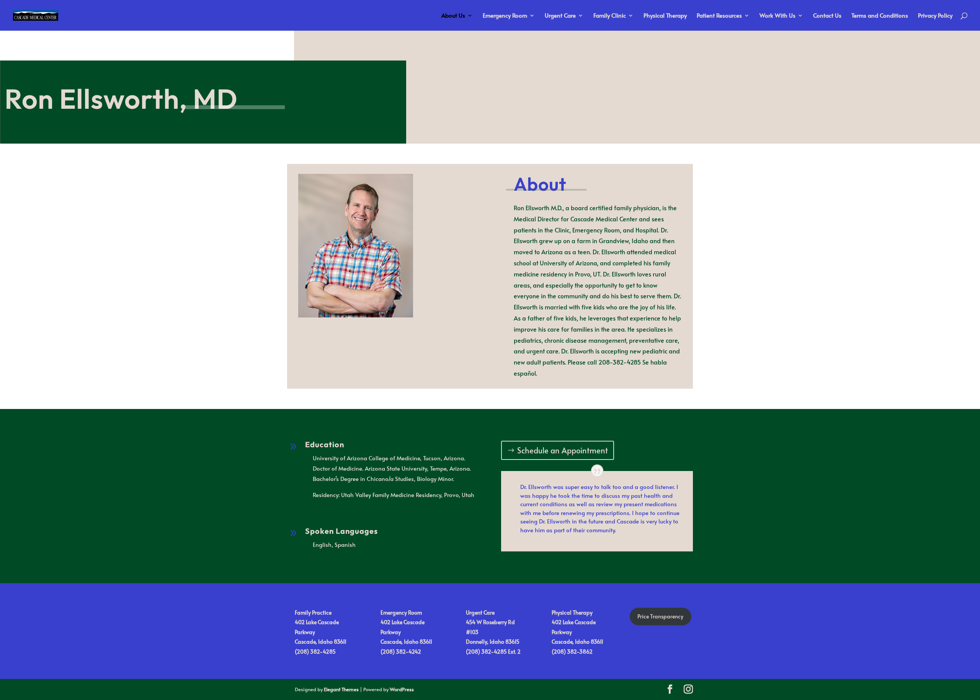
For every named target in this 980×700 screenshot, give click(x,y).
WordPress (402, 689)
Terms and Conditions (879, 16)
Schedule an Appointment (562, 450)
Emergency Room (505, 16)
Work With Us (777, 16)
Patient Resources (719, 16)
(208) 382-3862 (572, 651)
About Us (453, 16)
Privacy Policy (935, 16)
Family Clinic (609, 16)
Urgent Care (560, 16)
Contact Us (827, 16)
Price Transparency (660, 616)
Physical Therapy (665, 16)
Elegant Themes (341, 689)
